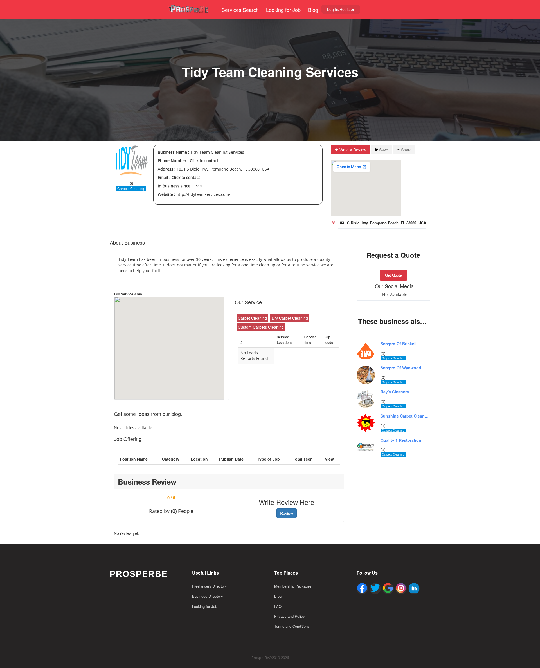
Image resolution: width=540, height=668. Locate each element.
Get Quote (393, 275)
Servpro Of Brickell (399, 344)
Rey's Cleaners (395, 392)
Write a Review (352, 150)
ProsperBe (139, 574)
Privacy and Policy (289, 616)
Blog (313, 9)
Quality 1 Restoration (401, 440)
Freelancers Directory (209, 586)
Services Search (240, 9)
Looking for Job (283, 9)
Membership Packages (293, 586)
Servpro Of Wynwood (401, 368)
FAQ (278, 606)
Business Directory (207, 596)
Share (406, 150)
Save (383, 150)
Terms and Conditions (292, 626)
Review (286, 513)
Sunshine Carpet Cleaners (406, 416)
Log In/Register (340, 9)
